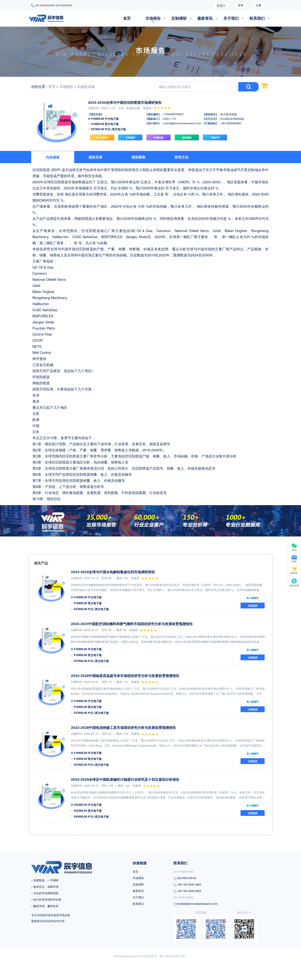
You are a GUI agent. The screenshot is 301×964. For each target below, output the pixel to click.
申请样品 (158, 137)
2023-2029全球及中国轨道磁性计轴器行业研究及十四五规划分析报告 (125, 779)
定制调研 (179, 18)
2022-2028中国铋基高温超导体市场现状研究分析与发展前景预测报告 (125, 675)
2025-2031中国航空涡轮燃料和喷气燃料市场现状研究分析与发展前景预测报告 (132, 624)
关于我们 (231, 18)
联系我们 (257, 18)
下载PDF (215, 137)
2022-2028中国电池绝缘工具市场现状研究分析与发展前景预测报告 (123, 727)
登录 (240, 5)
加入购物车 (102, 137)
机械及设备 (86, 86)
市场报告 (153, 18)
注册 (258, 5)
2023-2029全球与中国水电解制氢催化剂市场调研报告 (113, 572)
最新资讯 (205, 18)
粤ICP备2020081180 (172, 956)
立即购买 (130, 137)
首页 (127, 18)
